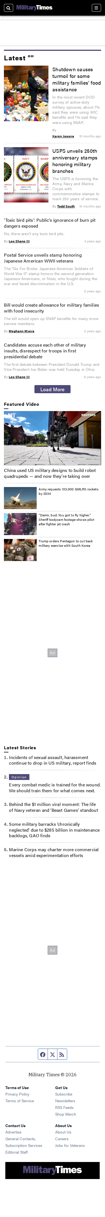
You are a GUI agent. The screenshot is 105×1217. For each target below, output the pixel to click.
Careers (62, 1138)
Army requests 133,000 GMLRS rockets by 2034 (68, 491)
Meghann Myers (21, 330)
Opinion (19, 776)
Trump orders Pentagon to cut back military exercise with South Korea (66, 543)
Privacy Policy (17, 1094)
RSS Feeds (64, 1107)
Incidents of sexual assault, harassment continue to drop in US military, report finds (52, 760)
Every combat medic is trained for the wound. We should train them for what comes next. (55, 787)
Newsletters (65, 1100)
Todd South (66, 206)
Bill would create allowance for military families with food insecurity (51, 308)
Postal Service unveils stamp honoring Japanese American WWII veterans (42, 258)
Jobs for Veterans (70, 1145)
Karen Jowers (63, 136)
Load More (52, 389)
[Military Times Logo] (34, 8)
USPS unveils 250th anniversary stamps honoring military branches (74, 160)
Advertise (13, 1132)
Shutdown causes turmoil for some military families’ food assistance (76, 79)
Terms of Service (19, 1100)
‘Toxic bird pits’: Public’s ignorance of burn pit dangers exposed (49, 223)
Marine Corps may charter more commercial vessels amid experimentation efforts (54, 852)
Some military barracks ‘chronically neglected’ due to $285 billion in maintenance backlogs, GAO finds (54, 830)
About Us (63, 1132)
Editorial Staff (16, 1152)
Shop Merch (65, 1114)
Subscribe (63, 1094)
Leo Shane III (19, 241)
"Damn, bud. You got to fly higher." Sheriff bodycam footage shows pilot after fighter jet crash (66, 519)
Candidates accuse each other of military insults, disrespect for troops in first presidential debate (45, 351)
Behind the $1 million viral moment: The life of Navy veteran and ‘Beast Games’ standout (53, 807)
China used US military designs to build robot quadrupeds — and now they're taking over (50, 473)
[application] (52, 438)
